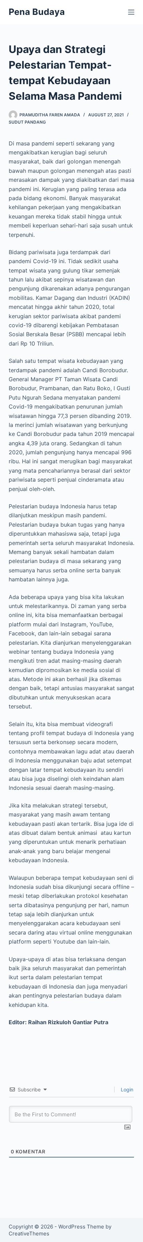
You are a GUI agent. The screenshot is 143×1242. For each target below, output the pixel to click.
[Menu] (131, 12)
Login (126, 1089)
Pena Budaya (37, 12)
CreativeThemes (29, 1233)
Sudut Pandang (27, 122)
